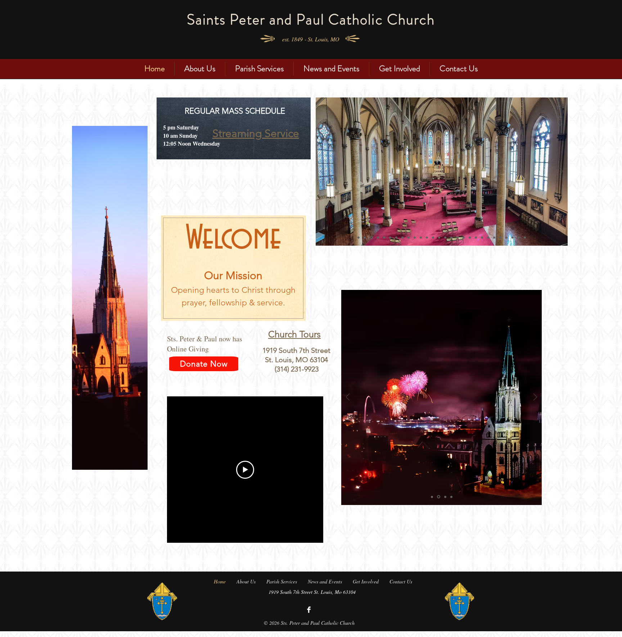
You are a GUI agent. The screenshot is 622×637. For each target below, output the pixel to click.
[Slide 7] (378, 237)
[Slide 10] (408, 237)
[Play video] (245, 470)
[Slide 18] (464, 237)
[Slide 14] (439, 237)
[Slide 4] (365, 237)
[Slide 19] (470, 237)
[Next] (561, 172)
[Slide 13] (433, 237)
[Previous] (322, 172)
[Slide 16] (451, 237)
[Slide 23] (494, 237)
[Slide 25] (506, 237)
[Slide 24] (500, 237)
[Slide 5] (402, 237)
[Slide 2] (358, 237)
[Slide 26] (512, 237)
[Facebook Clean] (309, 609)
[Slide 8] (390, 237)
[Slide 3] (415, 237)
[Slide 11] (421, 237)
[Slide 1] (384, 237)
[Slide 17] (457, 237)
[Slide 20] (476, 237)
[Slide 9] (396, 237)
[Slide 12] (427, 237)
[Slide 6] (371, 237)
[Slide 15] (445, 237)
